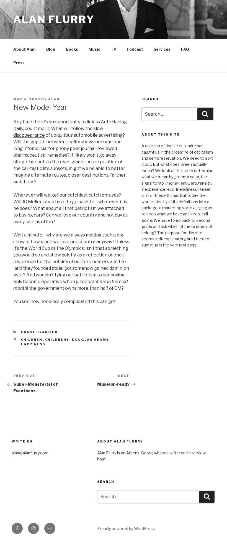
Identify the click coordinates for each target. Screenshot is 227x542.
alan (54, 99)
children (32, 340)
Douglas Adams (90, 340)
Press (19, 62)
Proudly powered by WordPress (126, 528)
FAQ (185, 49)
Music (94, 49)
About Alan (24, 49)
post (191, 245)
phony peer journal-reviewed (86, 148)
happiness (33, 344)
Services (162, 49)
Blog (50, 49)
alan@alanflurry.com (30, 453)
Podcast (135, 49)
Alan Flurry (54, 19)
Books (72, 49)
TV (113, 49)
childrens (57, 340)
